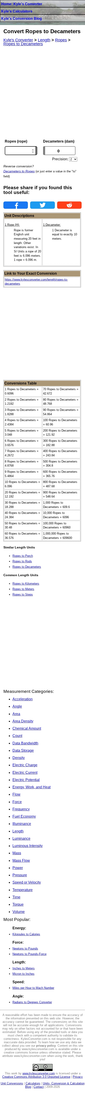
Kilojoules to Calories (26, 934)
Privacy (78, 1076)
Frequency (21, 809)
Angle (17, 706)
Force (17, 802)
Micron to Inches (23, 973)
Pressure (19, 875)
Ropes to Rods (22, 561)
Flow (16, 794)
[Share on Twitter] (42, 205)
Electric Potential (26, 780)
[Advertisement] (42, 92)
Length (18, 831)
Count (17, 736)
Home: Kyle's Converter (21, 4)
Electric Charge (24, 765)
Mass (16, 853)
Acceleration (22, 699)
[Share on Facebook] (15, 205)
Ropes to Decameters (26, 566)
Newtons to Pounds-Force (29, 954)
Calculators (33, 1083)
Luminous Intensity (27, 846)
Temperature (22, 890)
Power (17, 868)
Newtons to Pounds (25, 948)
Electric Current (24, 772)
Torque (18, 904)
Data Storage (23, 750)
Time (16, 897)
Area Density (22, 721)
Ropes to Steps (22, 594)
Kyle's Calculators (16, 11)
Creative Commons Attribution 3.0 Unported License (36, 1076)
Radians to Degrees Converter (32, 1002)
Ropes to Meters (23, 589)
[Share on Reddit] (69, 205)
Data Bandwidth (25, 743)
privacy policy (46, 1045)
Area (16, 714)
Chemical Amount (26, 728)
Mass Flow (21, 860)
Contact (39, 1086)
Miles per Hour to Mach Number (33, 988)
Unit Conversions (12, 1083)
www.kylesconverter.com (38, 1073)
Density (18, 758)
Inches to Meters (23, 968)
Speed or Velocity (26, 882)
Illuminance (21, 824)
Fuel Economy (24, 816)
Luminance (21, 838)
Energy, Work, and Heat (31, 787)
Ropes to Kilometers (25, 583)
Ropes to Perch (22, 556)
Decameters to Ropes (19, 171)
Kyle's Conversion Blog (21, 18)
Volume (18, 912)
